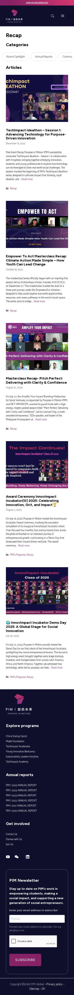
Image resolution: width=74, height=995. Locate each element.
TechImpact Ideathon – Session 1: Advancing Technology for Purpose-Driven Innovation (36, 134)
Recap (13, 189)
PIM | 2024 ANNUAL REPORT (21, 790)
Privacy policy (54, 984)
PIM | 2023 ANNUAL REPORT (21, 796)
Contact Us (11, 834)
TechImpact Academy (17, 762)
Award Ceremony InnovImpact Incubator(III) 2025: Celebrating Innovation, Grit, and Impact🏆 (32, 500)
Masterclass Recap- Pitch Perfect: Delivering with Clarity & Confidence (36, 380)
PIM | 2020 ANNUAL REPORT (21, 811)
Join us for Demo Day (37, 3)
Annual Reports (43, 57)
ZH (43, 988)
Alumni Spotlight (15, 57)
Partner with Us (14, 839)
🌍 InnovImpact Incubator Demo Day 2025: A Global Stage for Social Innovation (36, 626)
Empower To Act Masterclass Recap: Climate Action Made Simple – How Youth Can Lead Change (36, 260)
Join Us (9, 844)
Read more (27, 179)
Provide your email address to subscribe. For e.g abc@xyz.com (35, 928)
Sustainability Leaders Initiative (22, 757)
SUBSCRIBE (25, 960)
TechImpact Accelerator (18, 746)
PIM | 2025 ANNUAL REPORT (21, 785)
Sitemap (34, 988)
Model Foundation (15, 741)
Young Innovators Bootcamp (20, 752)
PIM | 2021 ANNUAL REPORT (21, 806)
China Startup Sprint (16, 736)
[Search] (52, 15)
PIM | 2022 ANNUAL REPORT (21, 801)
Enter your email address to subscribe (33, 910)
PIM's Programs (18, 555)
